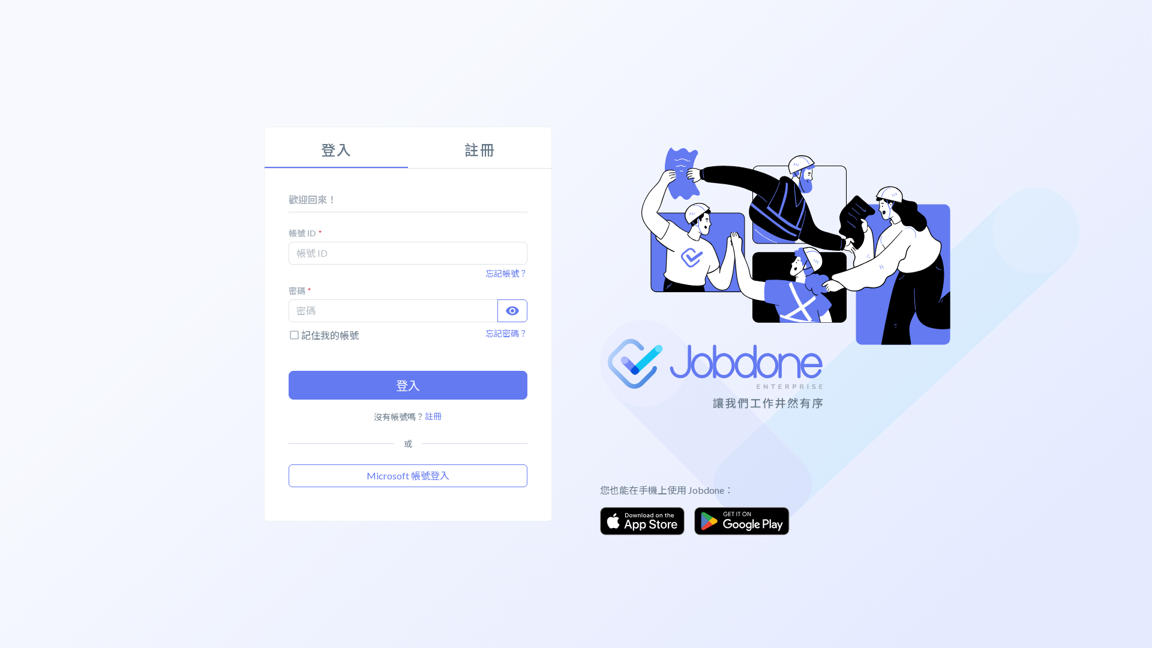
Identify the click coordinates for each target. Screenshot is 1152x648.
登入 (408, 385)
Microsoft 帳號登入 (408, 475)
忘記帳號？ (506, 273)
